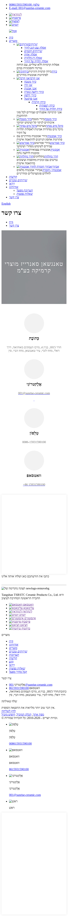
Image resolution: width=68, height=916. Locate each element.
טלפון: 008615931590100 (24, 4)
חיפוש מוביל (8, 714)
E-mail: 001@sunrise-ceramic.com (29, 8)
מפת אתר (38, 714)
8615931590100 (19, 688)
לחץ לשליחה (9, 711)
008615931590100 (20, 743)
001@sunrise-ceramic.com (30, 684)
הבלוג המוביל (24, 714)
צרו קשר (14, 225)
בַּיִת (11, 222)
